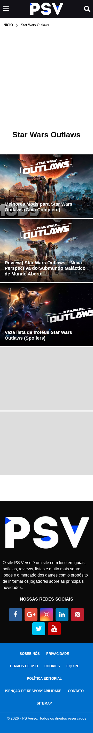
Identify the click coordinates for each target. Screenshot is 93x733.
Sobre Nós (30, 654)
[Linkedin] (62, 614)
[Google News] (31, 614)
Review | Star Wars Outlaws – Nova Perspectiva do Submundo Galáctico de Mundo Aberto (45, 268)
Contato (76, 691)
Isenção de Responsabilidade (33, 691)
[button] (6, 9)
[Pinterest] (77, 614)
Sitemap (44, 703)
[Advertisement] (46, 76)
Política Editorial (44, 678)
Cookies (52, 666)
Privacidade (57, 654)
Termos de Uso (24, 666)
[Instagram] (46, 614)
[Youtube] (54, 628)
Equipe (72, 666)
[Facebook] (15, 614)
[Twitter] (38, 628)
